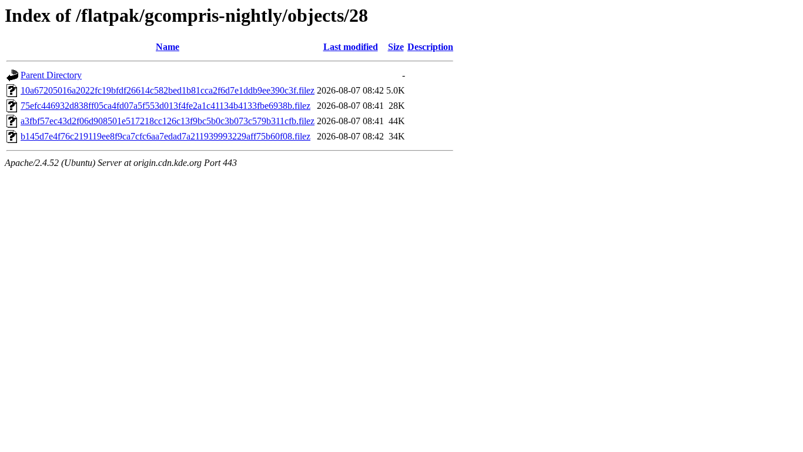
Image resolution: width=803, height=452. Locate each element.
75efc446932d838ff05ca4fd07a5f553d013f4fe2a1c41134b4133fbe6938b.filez (165, 106)
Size (396, 47)
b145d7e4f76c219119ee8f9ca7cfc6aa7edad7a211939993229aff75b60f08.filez (165, 136)
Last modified (350, 47)
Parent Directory (51, 75)
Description (430, 47)
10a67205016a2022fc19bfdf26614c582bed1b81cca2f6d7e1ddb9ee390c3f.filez (167, 90)
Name (167, 47)
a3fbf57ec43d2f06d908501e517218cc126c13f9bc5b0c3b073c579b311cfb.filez (167, 121)
